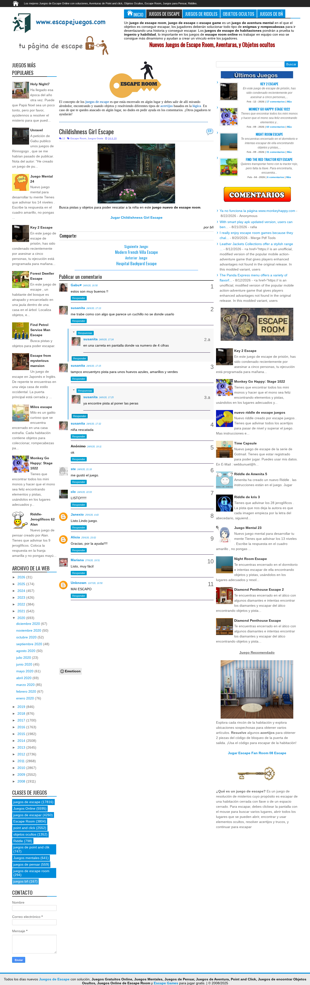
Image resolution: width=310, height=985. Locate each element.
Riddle (18, 841)
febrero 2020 (26, 691)
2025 (21, 584)
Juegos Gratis (95, 138)
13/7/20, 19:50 (95, 583)
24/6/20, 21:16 (84, 469)
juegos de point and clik (31, 847)
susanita (78, 308)
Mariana (77, 560)
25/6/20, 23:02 (88, 537)
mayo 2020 (25, 671)
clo (73, 492)
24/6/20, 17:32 (93, 424)
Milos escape (41, 407)
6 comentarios (275, 177)
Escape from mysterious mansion (40, 361)
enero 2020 (25, 698)
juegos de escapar (27, 815)
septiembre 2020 (29, 644)
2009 (21, 774)
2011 (21, 761)
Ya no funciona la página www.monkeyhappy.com (257, 211)
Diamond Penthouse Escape (257, 620)
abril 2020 (24, 678)
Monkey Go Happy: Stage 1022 (41, 463)
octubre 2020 (27, 637)
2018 (21, 713)
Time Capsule (245, 443)
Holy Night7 (40, 84)
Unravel (36, 130)
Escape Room (78, 138)
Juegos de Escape (164, 13)
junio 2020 (24, 664)
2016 (21, 727)
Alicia (75, 537)
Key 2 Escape (41, 227)
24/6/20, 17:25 (106, 397)
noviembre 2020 (29, 630)
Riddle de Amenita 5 (250, 474)
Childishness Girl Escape (86, 131)
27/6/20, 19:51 (92, 560)
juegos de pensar (26, 864)
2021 (21, 611)
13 (209, 131)
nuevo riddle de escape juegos (259, 412)
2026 (21, 577)
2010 (21, 768)
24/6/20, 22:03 (84, 492)
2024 (21, 591)
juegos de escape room (31, 871)
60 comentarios (275, 126)
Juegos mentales (26, 858)
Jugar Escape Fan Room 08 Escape (257, 753)
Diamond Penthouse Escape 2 (259, 589)
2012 (21, 754)
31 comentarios (275, 152)
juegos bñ (20, 881)
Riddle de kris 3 (247, 497)
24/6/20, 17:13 (93, 308)
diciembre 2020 (28, 624)
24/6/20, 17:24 (106, 339)
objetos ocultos (24, 834)
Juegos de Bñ (271, 13)
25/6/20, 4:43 (92, 515)
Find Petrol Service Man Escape (40, 330)
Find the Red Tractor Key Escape (269, 159)
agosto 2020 (26, 651)
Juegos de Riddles (201, 13)
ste (73, 469)
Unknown (78, 583)
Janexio (77, 514)
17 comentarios (275, 101)
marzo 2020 (26, 685)
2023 (21, 597)
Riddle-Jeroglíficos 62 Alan (42, 519)
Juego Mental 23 (248, 528)
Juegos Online (24, 808)
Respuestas (85, 333)
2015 (21, 734)
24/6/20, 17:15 (93, 366)
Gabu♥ (76, 285)
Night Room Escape (269, 134)
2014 (21, 741)
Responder (78, 298)
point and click (24, 828)
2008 (21, 781)
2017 (21, 720)
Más (289, 101)
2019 (21, 707)
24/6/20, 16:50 (90, 285)
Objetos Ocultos (238, 13)
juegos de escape (26, 802)
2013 (21, 747)
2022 (21, 604)
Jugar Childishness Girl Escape (136, 217)
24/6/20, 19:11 (94, 446)
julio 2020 (24, 657)
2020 (21, 618)
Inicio (138, 14)
